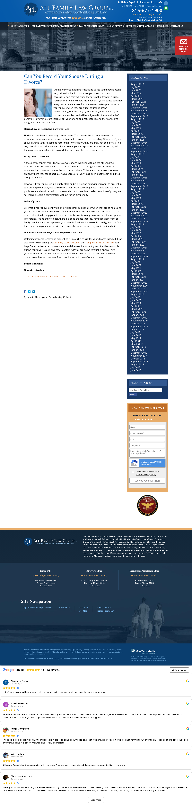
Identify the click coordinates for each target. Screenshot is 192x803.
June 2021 (136, 265)
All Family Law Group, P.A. (66, 242)
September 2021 (139, 256)
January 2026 (137, 104)
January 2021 (137, 279)
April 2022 (136, 236)
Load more (96, 800)
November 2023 (139, 180)
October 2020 (138, 288)
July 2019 (135, 332)
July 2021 (135, 262)
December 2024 (139, 142)
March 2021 (137, 273)
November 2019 (139, 320)
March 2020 (137, 309)
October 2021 (138, 253)
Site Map (83, 611)
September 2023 (139, 186)
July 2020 (135, 297)
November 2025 (139, 110)
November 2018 (139, 355)
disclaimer (154, 471)
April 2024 (136, 166)
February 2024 (138, 171)
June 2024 (136, 160)
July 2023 (135, 192)
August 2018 (137, 364)
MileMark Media (161, 660)
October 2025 (138, 113)
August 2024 (137, 154)
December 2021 (139, 247)
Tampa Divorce (104, 607)
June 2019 (136, 335)
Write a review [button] (179, 670)
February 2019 (138, 346)
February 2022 (138, 241)
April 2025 (136, 130)
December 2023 (139, 177)
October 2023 (138, 183)
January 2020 (137, 314)
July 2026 (135, 87)
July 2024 (135, 157)
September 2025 (139, 116)
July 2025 (135, 122)
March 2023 (137, 203)
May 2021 (136, 268)
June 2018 (136, 370)
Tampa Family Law (105, 611)
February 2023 (138, 206)
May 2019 (136, 338)
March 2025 (137, 133)
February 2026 (138, 101)
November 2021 (139, 250)
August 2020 (137, 294)
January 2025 (137, 139)
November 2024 (139, 145)
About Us (23, 26)
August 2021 (137, 259)
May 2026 (136, 93)
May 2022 (136, 233)
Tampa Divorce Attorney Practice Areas (53, 26)
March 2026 (137, 98)
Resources (162, 26)
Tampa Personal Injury (92, 26)
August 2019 (137, 329)
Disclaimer (83, 607)
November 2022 (139, 215)
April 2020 (136, 306)
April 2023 (136, 200)
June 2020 (136, 300)
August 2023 (137, 189)
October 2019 (138, 323)
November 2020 (139, 285)
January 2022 (137, 244)
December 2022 (139, 212)
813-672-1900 (147, 10)
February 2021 (138, 276)
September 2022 (139, 221)
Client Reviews (115, 26)
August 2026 (137, 84)
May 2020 (136, 303)
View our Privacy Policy (146, 474)
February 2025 (138, 136)
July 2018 (135, 367)
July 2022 (135, 227)
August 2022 (137, 224)
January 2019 (137, 349)
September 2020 (139, 291)
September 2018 (139, 361)
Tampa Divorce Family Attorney (36, 607)
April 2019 (136, 341)
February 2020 (138, 311)
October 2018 (138, 358)
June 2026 (136, 90)
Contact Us (177, 26)
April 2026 (136, 96)
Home (13, 26)
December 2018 (139, 352)
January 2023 (137, 209)
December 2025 (139, 107)
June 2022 (136, 230)
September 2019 (139, 326)
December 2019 (139, 317)
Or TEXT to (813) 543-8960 (147, 14)
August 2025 (137, 119)
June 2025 (136, 125)
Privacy (143, 464)
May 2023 (136, 198)
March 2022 (137, 238)
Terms (149, 464)
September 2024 (139, 151)
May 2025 (136, 128)
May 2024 (136, 163)
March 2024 (137, 168)
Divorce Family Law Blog (140, 26)
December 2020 (139, 282)
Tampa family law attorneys (100, 242)
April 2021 (136, 271)
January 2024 (137, 174)
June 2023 (136, 195)
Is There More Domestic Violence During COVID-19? (53, 276)
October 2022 (138, 218)
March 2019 (137, 344)
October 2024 (138, 148)
